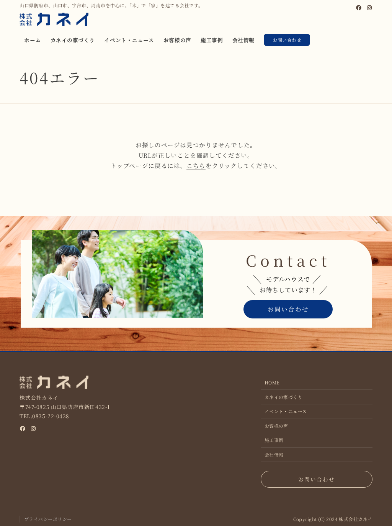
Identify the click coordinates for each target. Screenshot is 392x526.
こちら (196, 165)
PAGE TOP (376, 503)
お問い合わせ (287, 39)
